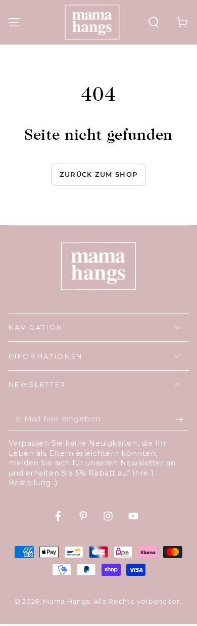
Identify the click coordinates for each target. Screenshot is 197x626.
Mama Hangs (66, 601)
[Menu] (14, 22)
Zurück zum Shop (99, 174)
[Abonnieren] (182, 419)
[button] (153, 22)
